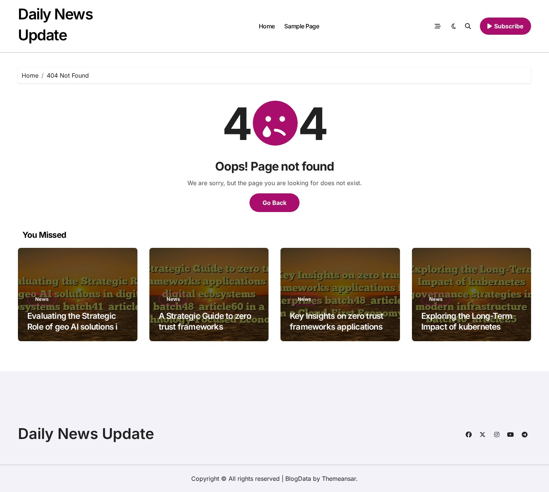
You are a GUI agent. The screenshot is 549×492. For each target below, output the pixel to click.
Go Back (274, 202)
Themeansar (339, 478)
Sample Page (301, 26)
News (42, 299)
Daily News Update (86, 433)
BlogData (298, 478)
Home (267, 26)
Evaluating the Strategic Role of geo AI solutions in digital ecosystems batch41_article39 (74, 332)
